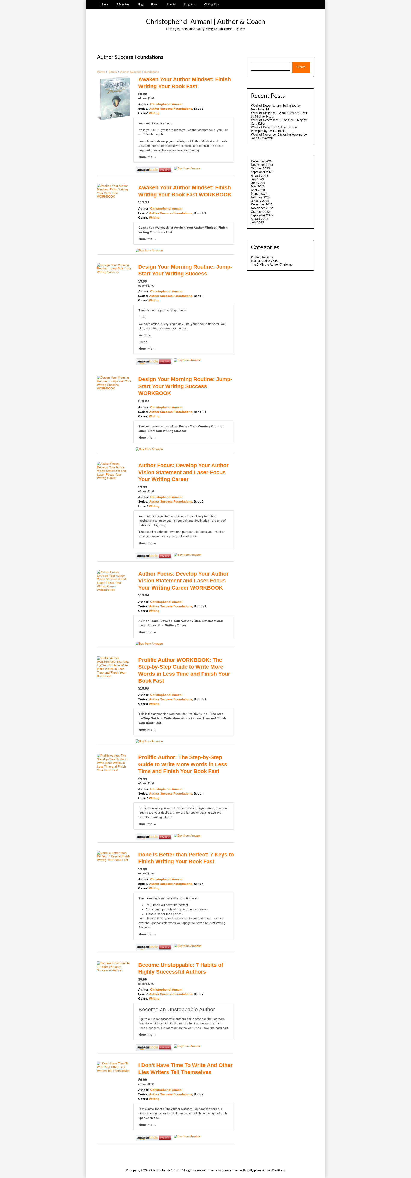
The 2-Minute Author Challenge (271, 264)
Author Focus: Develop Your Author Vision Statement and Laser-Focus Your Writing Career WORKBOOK (183, 581)
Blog (140, 4)
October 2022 (260, 211)
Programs (190, 4)
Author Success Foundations (139, 71)
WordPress (278, 1170)
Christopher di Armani (166, 104)
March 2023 (259, 193)
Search (300, 67)
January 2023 (260, 200)
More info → (147, 157)
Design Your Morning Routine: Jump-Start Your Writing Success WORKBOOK (185, 386)
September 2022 (262, 215)
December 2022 (262, 204)
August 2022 (259, 218)
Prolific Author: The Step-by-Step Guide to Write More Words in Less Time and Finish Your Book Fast (182, 718)
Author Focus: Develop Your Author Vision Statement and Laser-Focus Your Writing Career (183, 472)
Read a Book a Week (264, 261)
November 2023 (262, 164)
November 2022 (262, 208)
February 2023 (260, 197)
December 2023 (262, 161)
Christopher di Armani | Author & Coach (205, 22)
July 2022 (257, 222)
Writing (154, 113)
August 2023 (259, 175)
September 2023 (262, 172)
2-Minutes (122, 4)
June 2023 (258, 182)
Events (171, 4)
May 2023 (258, 186)
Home (104, 4)
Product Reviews (262, 257)
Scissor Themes (232, 1170)
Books (155, 4)
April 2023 (258, 190)
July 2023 (257, 179)
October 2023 (260, 168)
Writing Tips (211, 4)
